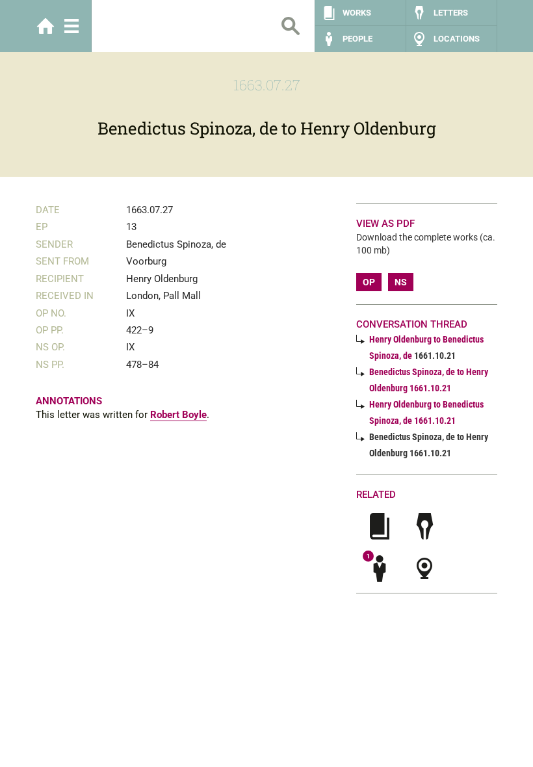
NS (401, 282)
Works (357, 13)
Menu (71, 26)
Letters (451, 13)
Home (45, 26)
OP (369, 282)
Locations (457, 39)
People (357, 39)
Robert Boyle (178, 415)
